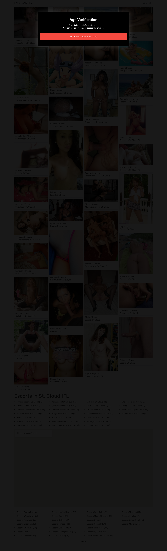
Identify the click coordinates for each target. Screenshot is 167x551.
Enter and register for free (83, 36)
